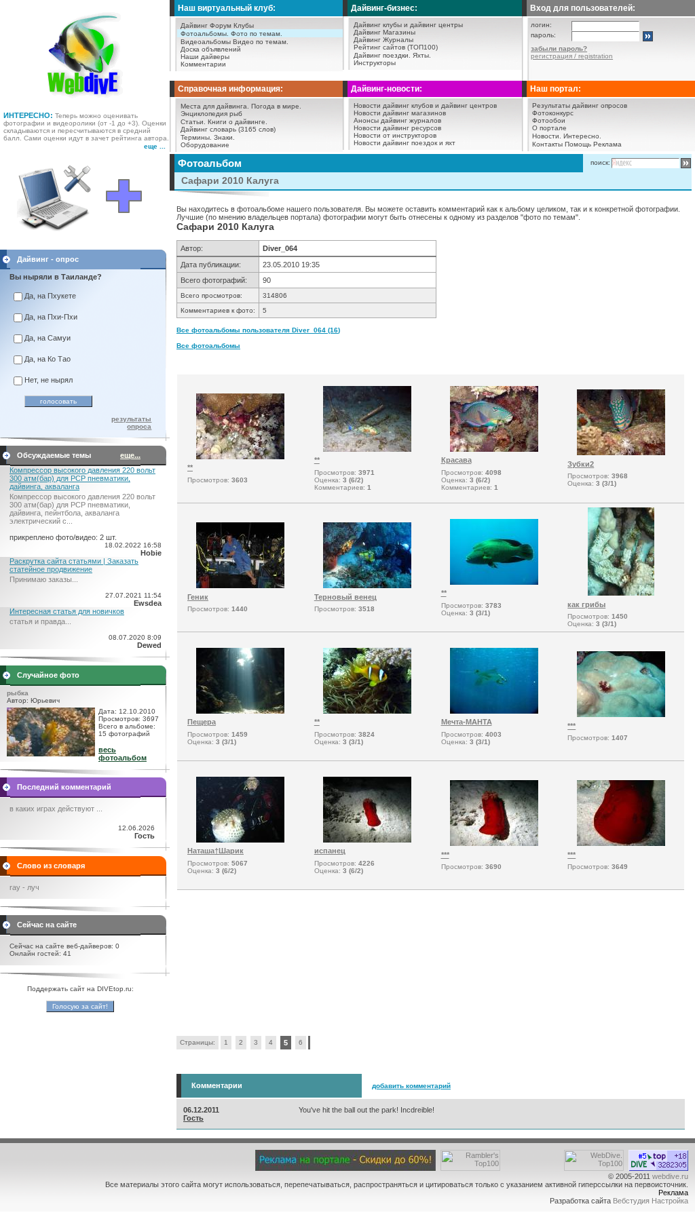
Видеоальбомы (206, 41)
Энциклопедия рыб (211, 113)
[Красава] (494, 449)
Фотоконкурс (553, 113)
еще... (130, 455)
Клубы (243, 25)
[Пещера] (240, 711)
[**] (240, 456)
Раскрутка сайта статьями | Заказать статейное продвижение (74, 565)
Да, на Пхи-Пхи (50, 317)
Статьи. (193, 121)
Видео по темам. (260, 41)
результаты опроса (131, 422)
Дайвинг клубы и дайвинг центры (408, 24)
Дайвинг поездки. (382, 55)
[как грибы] (621, 593)
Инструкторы (375, 62)
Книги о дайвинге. (237, 121)
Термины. (196, 137)
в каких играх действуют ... (56, 809)
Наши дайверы (205, 56)
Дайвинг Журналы (383, 39)
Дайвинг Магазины (384, 32)
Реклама (607, 144)
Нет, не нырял (48, 380)
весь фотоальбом (122, 754)
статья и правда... (40, 621)
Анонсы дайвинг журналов (397, 120)
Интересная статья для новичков (67, 611)
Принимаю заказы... (44, 579)
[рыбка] (51, 754)
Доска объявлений (211, 49)
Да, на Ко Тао (47, 359)
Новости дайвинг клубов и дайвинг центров (425, 105)
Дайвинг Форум (206, 25)
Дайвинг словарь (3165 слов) (228, 129)
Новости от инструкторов (395, 135)
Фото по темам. (256, 33)
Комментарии (203, 64)
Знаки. (224, 137)
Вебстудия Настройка (650, 1201)
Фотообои (548, 120)
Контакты (547, 144)
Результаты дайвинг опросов (579, 105)
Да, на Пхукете (50, 296)
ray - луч (24, 887)
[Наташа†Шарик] (240, 840)
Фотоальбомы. (205, 33)
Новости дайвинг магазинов (400, 113)
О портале (549, 128)
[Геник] (240, 585)
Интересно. (582, 136)
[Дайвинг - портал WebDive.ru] (85, 102)
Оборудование (205, 145)
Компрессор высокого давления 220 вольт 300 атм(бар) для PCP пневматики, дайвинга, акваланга (82, 478)
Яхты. (422, 55)
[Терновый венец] (367, 585)
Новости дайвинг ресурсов (397, 128)
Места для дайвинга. (215, 106)
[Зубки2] (621, 452)
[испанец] (367, 840)
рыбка (18, 693)
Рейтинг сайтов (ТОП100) (396, 47)
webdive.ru (670, 1176)
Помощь (578, 144)
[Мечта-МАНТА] (494, 711)
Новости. (546, 136)
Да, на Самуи (47, 338)
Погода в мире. (276, 106)
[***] (621, 714)
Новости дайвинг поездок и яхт (404, 143)
